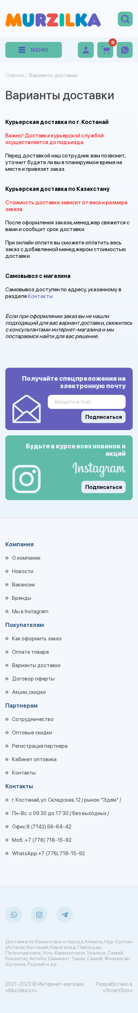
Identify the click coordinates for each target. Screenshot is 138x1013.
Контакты (40, 296)
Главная (14, 75)
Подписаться (103, 487)
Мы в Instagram (30, 611)
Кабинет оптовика (34, 759)
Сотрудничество (33, 719)
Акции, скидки (29, 692)
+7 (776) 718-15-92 (48, 840)
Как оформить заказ (37, 638)
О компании (26, 558)
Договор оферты (33, 679)
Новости (22, 571)
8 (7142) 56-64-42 (49, 827)
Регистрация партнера (40, 746)
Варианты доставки (36, 665)
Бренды (21, 598)
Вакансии (23, 585)
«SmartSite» (118, 990)
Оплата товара (30, 652)
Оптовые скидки (32, 732)
